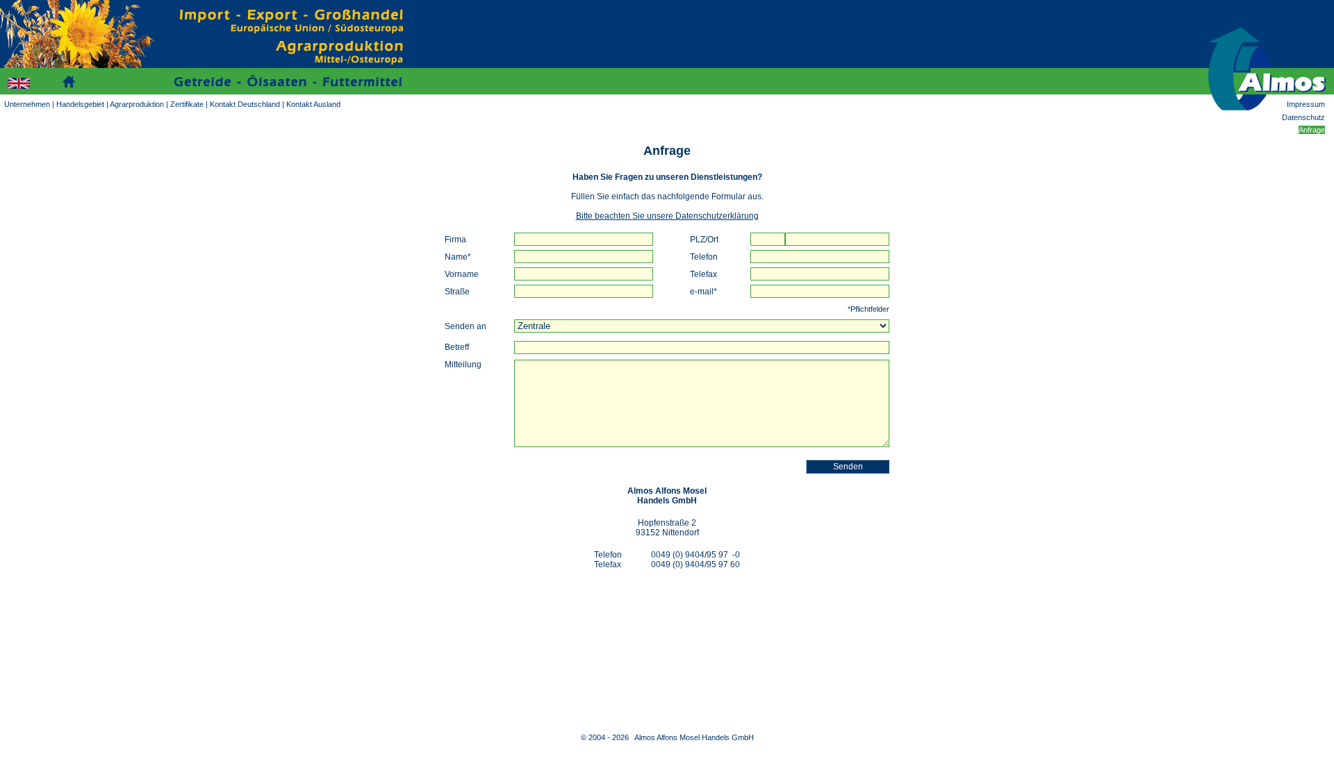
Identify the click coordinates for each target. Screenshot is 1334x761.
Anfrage (1312, 130)
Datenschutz (1303, 117)
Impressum (1306, 104)
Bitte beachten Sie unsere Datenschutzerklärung (667, 216)
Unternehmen (27, 104)
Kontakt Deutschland (245, 104)
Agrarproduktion (137, 104)
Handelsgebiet (80, 104)
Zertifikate (187, 104)
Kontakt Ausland (313, 104)
